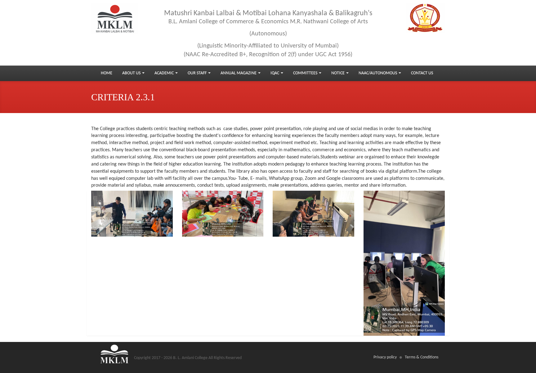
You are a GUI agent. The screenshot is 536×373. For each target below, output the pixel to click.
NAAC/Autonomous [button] (378, 73)
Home (106, 73)
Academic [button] (164, 73)
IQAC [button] (275, 73)
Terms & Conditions (421, 357)
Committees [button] (305, 73)
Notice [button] (338, 73)
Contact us (422, 73)
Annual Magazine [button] (239, 73)
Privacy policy (385, 357)
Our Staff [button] (198, 73)
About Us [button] (131, 73)
